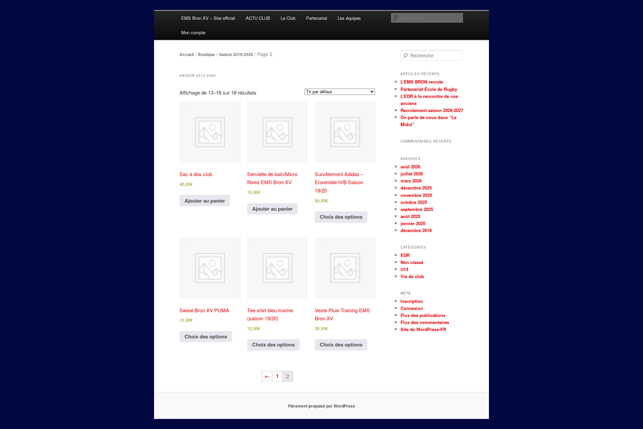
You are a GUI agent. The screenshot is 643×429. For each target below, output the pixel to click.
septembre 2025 (417, 209)
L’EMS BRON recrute (422, 81)
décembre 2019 (416, 230)
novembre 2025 (416, 195)
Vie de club (412, 276)
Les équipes (349, 18)
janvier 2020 (413, 223)
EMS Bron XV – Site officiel (208, 18)
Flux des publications (423, 315)
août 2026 (410, 166)
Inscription (412, 301)
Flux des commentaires (425, 322)
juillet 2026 (412, 173)
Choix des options (341, 216)
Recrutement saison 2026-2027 (432, 110)
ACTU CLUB (258, 18)
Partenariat (316, 18)
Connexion (412, 308)
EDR (405, 255)
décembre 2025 (416, 187)
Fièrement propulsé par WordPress (321, 406)
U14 (404, 269)
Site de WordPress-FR (423, 329)
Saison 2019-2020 (236, 54)
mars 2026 (411, 180)
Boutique (206, 54)
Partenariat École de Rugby (429, 89)
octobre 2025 (414, 202)
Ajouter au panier (205, 200)
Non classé (412, 262)
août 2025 (410, 216)
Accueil (187, 54)
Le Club (288, 18)
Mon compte (193, 32)
